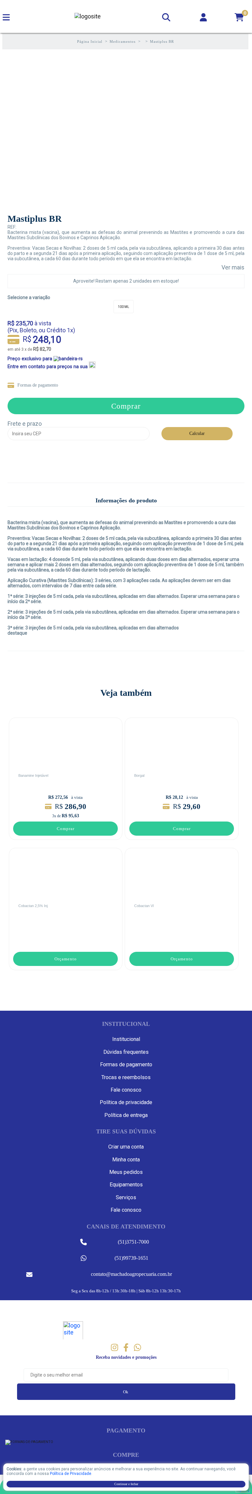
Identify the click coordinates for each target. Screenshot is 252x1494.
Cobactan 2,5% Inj (33, 906)
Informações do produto (126, 500)
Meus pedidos (126, 1172)
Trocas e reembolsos (126, 1077)
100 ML (123, 307)
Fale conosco (126, 1090)
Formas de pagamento (37, 385)
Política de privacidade (126, 1102)
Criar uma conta (126, 1147)
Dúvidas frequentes (126, 1052)
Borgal (139, 775)
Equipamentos (126, 1184)
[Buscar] (165, 15)
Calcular (197, 433)
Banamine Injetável (33, 775)
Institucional (126, 1039)
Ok (125, 1391)
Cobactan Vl (144, 906)
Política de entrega (126, 1115)
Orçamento (65, 958)
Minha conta (126, 1159)
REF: (12, 227)
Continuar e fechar (126, 1484)
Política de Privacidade (70, 1473)
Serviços (126, 1197)
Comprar (126, 406)
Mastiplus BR (35, 219)
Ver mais (232, 267)
